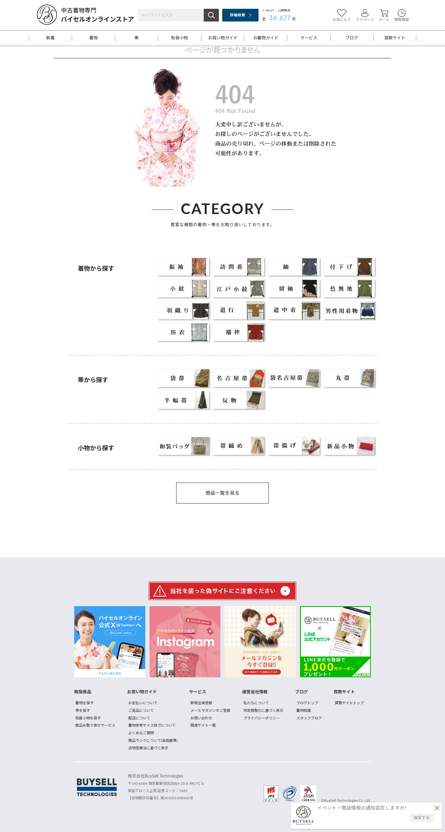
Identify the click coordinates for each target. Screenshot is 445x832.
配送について (139, 718)
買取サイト (394, 38)
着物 (93, 38)
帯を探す (82, 710)
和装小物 (179, 38)
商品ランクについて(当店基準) (152, 740)
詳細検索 (237, 15)
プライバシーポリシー (261, 718)
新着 (50, 38)
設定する (422, 818)
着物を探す (84, 703)
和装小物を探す (88, 718)
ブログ (351, 38)
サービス (308, 38)
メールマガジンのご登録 (210, 710)
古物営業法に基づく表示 (148, 748)
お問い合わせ (201, 718)
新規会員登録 (201, 703)
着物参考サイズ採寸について (152, 725)
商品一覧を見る (222, 493)
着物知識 (303, 710)
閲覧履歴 (401, 19)
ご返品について (141, 710)
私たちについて (256, 703)
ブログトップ (307, 703)
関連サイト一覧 (203, 725)
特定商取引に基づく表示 (263, 710)
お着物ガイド (266, 38)
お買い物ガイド (223, 38)
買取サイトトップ (349, 703)
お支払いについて (142, 703)
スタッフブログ (309, 718)
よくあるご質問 (141, 733)
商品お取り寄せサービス (95, 725)
